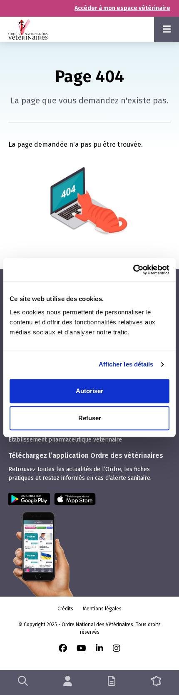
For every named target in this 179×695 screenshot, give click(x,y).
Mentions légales (102, 609)
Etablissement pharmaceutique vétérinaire (65, 439)
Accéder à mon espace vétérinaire (122, 8)
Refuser (89, 418)
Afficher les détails (126, 364)
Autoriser (89, 390)
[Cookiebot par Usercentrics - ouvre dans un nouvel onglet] (133, 269)
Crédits (65, 609)
